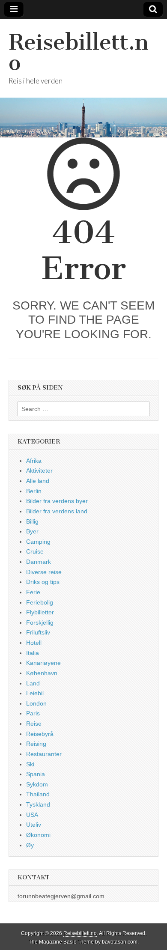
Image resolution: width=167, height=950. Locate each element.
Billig (32, 521)
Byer (32, 531)
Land (33, 683)
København (41, 673)
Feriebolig (39, 602)
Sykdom (37, 784)
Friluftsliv (38, 632)
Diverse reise (44, 572)
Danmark (38, 561)
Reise (34, 723)
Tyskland (38, 804)
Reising (36, 743)
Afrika (34, 460)
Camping (38, 541)
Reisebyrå (40, 733)
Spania (35, 774)
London (36, 703)
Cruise (35, 551)
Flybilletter (40, 612)
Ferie (33, 592)
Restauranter (44, 753)
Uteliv (33, 824)
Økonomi (38, 834)
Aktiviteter (39, 470)
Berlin (34, 491)
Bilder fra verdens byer (57, 500)
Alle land (37, 480)
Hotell (34, 642)
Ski (30, 764)
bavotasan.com (119, 942)
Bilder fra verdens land (56, 511)
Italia (32, 652)
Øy (30, 845)
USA (32, 814)
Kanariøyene (43, 662)
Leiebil (35, 693)
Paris (33, 713)
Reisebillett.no (79, 52)
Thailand (38, 794)
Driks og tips (43, 581)
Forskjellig (40, 622)
